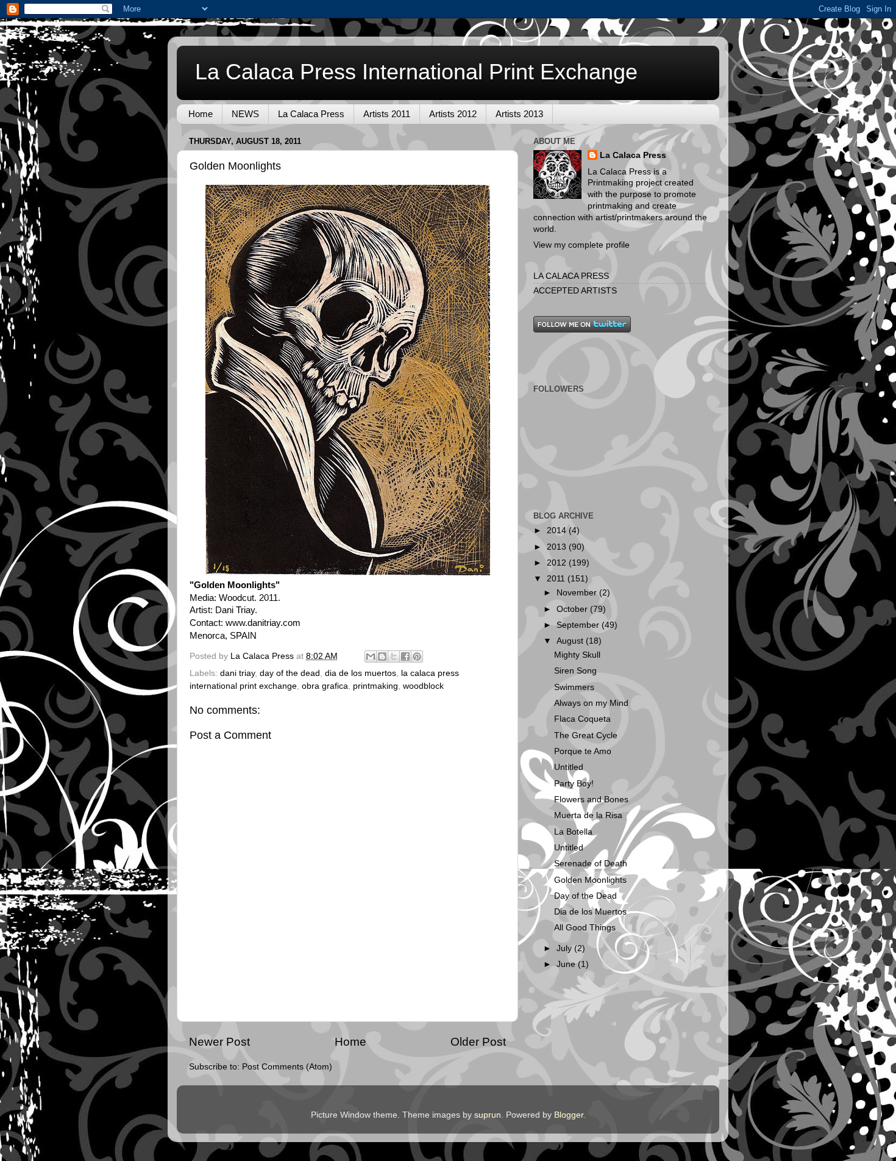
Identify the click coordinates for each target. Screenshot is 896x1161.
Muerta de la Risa (588, 815)
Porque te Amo (582, 751)
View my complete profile (581, 245)
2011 (557, 578)
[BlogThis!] (382, 656)
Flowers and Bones (591, 799)
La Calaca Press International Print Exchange (416, 71)
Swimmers (574, 687)
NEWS (245, 114)
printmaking (375, 686)
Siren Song (575, 670)
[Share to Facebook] (405, 656)
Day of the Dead (585, 895)
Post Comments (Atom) (287, 1066)
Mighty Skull (577, 655)
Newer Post (219, 1041)
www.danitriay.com (263, 623)
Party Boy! (574, 783)
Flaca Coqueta (582, 719)
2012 (558, 562)
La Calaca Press (311, 114)
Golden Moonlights (590, 880)
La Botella (573, 831)
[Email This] (370, 656)
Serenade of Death (590, 863)
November (577, 592)
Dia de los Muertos (590, 911)
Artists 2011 (386, 114)
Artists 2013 (519, 114)
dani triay (237, 673)
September (579, 625)
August (571, 640)
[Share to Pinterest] (417, 656)
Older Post (478, 1041)
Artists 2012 (453, 114)
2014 (558, 530)
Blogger (568, 1115)
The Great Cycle (585, 735)
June (567, 964)
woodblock (423, 686)
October (573, 609)
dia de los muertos (360, 673)
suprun (487, 1115)
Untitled (568, 767)
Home (200, 114)
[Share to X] (394, 656)
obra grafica (325, 686)
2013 (558, 547)
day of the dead (290, 673)
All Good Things (585, 927)
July (565, 948)
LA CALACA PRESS (571, 276)
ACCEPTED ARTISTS (575, 290)
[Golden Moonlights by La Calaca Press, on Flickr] (347, 572)
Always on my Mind (591, 703)
